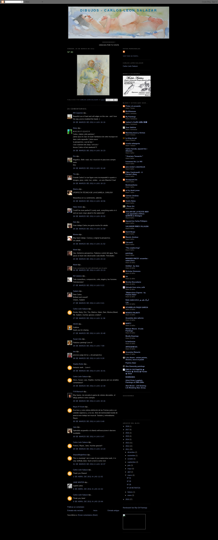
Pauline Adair (131, 363)
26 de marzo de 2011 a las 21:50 (89, 229)
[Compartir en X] (111, 100)
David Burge (130, 232)
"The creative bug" (133, 248)
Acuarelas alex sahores (135, 318)
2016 (128, 433)
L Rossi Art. (130, 206)
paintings (129, 253)
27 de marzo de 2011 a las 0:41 (88, 303)
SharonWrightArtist (80, 455)
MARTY (128, 323)
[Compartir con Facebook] (114, 100)
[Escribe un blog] (109, 100)
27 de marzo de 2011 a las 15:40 (89, 333)
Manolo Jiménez (132, 237)
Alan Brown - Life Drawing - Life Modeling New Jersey (136, 387)
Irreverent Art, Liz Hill (134, 162)
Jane (75, 427)
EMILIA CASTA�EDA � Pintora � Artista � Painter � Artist (136, 372)
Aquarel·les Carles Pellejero (136, 221)
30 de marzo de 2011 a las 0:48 (88, 421)
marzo (130, 475)
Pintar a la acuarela (133, 106)
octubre (130, 459)
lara (74, 351)
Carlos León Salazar (80, 309)
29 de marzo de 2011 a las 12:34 (89, 386)
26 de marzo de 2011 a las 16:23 (89, 151)
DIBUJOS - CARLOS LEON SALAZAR (118, 10)
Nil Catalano (77, 276)
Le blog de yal (131, 138)
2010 (128, 499)
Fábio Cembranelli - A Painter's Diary (134, 173)
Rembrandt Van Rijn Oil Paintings (135, 508)
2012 (128, 446)
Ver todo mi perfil (131, 56)
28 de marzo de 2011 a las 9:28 (88, 358)
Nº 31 (129, 478)
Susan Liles (77, 339)
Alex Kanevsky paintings (135, 366)
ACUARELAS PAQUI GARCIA (137, 307)
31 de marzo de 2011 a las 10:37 (89, 464)
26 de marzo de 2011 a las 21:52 (89, 244)
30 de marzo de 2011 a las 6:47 (88, 437)
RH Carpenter (78, 113)
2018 (128, 426)
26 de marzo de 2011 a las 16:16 (89, 122)
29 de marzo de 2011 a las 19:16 (89, 401)
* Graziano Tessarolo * (134, 156)
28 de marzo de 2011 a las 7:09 (88, 346)
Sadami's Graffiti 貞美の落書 (136, 122)
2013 (128, 443)
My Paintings (131, 117)
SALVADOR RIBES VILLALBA (137, 226)
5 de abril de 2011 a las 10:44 (88, 501)
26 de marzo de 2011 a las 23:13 (89, 259)
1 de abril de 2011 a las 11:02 (88, 477)
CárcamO (129, 242)
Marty (75, 128)
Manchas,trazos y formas (135, 133)
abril (129, 472)
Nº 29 (129, 485)
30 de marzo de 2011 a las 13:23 (89, 449)
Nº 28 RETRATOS (133, 488)
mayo (130, 469)
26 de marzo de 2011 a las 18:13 (89, 183)
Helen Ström (77, 207)
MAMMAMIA (130, 377)
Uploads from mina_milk (135, 287)
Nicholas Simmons (133, 271)
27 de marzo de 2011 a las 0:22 (88, 285)
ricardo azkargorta (133, 143)
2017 (128, 430)
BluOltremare (131, 111)
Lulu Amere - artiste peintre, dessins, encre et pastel (136, 359)
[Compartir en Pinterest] (116, 100)
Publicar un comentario (75, 507)
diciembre (131, 452)
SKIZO (75, 324)
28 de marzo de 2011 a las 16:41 (89, 371)
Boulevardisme (131, 185)
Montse (75, 234)
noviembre (132, 455)
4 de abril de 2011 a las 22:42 (88, 489)
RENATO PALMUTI (133, 313)
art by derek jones (133, 190)
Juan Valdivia (131, 127)
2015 (128, 436)
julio (129, 465)
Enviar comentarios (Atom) (88, 515)
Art (127, 277)
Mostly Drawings (132, 336)
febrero (130, 492)
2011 (128, 449)
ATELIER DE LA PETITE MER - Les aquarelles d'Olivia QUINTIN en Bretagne (137, 214)
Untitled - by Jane (132, 266)
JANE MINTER (78, 482)
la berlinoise (130, 341)
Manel (75, 250)
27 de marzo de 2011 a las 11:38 (89, 318)
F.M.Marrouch (78, 392)
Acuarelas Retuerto (133, 352)
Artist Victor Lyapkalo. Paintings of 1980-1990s (135, 381)
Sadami (76, 291)
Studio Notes (131, 201)
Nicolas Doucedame (133, 282)
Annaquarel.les (131, 180)
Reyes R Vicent (79, 407)
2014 (128, 439)
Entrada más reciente (75, 510)
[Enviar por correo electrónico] (107, 100)
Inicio (95, 510)
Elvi (74, 156)
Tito (74, 174)
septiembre (132, 462)
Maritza (75, 189)
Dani (74, 222)
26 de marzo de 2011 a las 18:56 (89, 201)
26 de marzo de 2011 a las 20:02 (89, 216)
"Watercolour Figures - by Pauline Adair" (136, 294)
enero (130, 495)
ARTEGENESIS (131, 347)
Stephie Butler (78, 364)
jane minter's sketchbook (135, 167)
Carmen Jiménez (132, 196)
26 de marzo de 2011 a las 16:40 (89, 168)
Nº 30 (129, 481)
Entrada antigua (113, 510)
